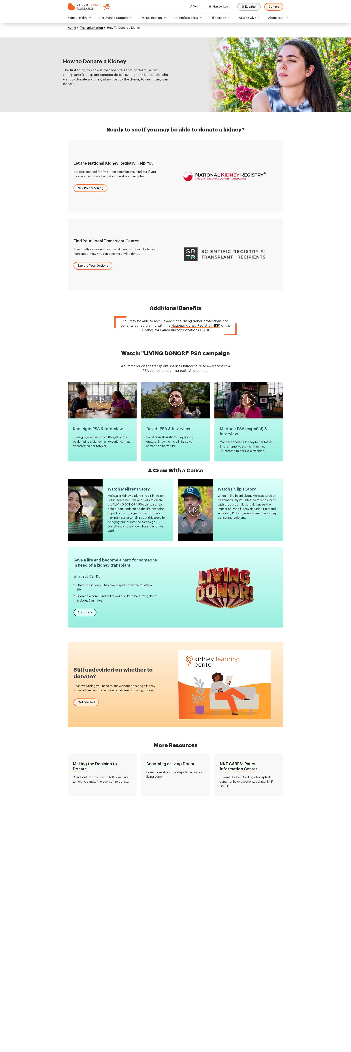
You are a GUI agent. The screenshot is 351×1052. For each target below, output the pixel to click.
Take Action (218, 17)
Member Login (221, 6)
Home (72, 27)
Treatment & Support (113, 17)
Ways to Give (247, 17)
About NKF (275, 17)
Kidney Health (77, 17)
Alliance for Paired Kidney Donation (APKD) (175, 330)
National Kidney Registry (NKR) (195, 325)
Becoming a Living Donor (170, 764)
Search (197, 6)
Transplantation (151, 17)
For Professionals (186, 17)
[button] (90, 188)
